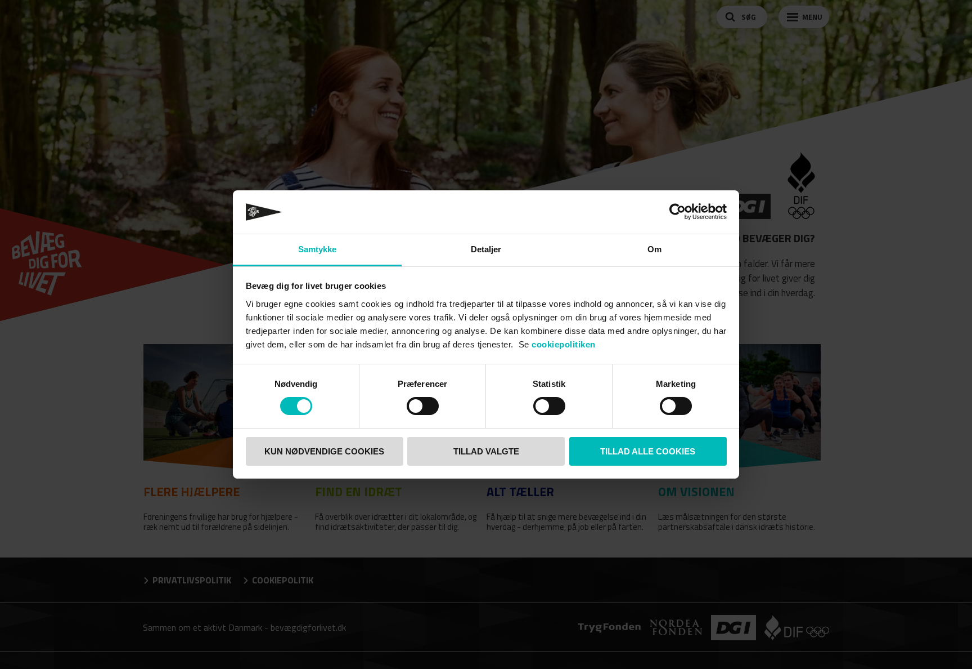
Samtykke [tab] (317, 249)
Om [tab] (654, 249)
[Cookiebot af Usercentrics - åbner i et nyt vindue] (677, 211)
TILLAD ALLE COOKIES (647, 451)
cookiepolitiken (564, 344)
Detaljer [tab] (486, 249)
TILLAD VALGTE (486, 451)
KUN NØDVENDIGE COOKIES (324, 451)
